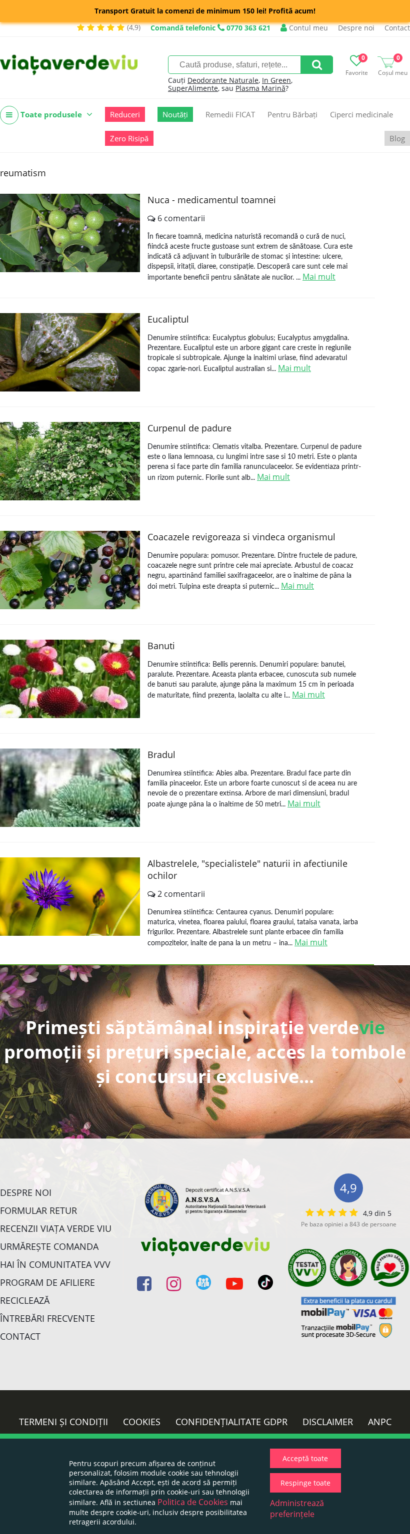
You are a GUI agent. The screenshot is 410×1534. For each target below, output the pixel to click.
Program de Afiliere (47, 1282)
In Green (276, 80)
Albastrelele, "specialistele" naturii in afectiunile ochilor (248, 869)
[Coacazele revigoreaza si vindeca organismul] (70, 570)
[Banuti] (70, 679)
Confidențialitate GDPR (232, 1422)
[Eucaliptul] (70, 352)
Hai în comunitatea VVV (55, 1264)
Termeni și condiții (63, 1422)
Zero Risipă (129, 138)
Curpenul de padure (190, 428)
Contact (397, 27)
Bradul (162, 755)
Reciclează (25, 1300)
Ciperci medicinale (361, 114)
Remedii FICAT (230, 114)
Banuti (161, 646)
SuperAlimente (193, 88)
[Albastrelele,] (70, 896)
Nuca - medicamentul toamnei (212, 200)
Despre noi (356, 27)
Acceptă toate (305, 1458)
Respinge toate (305, 1483)
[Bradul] (70, 788)
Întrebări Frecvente (47, 1318)
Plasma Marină (261, 88)
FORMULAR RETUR (38, 1210)
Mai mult (319, 276)
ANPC (380, 1422)
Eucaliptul (168, 319)
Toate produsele (51, 114)
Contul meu (307, 27)
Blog (397, 138)
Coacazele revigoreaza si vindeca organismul (242, 537)
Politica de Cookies (193, 1502)
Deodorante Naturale (223, 80)
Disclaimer (327, 1422)
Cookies (141, 1422)
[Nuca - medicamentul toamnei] (70, 233)
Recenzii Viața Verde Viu (56, 1228)
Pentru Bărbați (293, 114)
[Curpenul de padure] (70, 461)
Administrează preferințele (297, 1509)
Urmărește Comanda (49, 1246)
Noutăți (175, 114)
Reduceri (125, 114)
